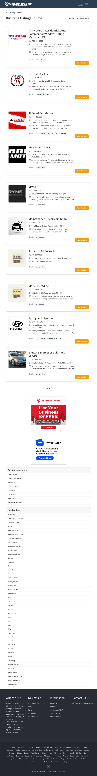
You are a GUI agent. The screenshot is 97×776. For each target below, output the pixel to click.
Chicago (30, 747)
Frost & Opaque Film (15, 538)
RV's (9, 629)
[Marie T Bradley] (17, 293)
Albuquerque (48, 756)
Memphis (53, 753)
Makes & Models (14, 680)
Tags (30, 710)
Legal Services (52, 133)
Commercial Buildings (15, 518)
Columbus (59, 750)
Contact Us (54, 706)
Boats (10, 625)
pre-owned (11, 574)
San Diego (77, 747)
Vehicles (10, 649)
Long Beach (13, 759)
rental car (11, 562)
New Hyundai (12, 672)
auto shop (11, 641)
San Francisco (37, 750)
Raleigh (62, 759)
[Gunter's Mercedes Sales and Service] (17, 359)
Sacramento (74, 756)
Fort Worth (69, 750)
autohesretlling (13, 589)
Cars (9, 566)
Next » (48, 389)
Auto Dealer (12, 645)
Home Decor (41, 60)
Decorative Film (13, 522)
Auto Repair (40, 237)
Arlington (66, 762)
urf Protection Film (14, 546)
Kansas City (85, 756)
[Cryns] (17, 193)
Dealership (11, 661)
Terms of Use (55, 713)
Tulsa (39, 762)
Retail (10, 657)
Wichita (46, 762)
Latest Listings (33, 716)
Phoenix (58, 747)
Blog (30, 706)
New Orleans (55, 762)
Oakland (84, 759)
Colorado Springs (39, 759)
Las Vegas (10, 756)
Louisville (28, 756)
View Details (81, 63)
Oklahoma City (81, 753)
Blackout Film (12, 542)
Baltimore (19, 756)
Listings (12, 13)
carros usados (13, 578)
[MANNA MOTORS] (17, 154)
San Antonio (67, 747)
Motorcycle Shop (14, 554)
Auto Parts (11, 633)
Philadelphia (48, 747)
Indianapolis (48, 750)
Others (10, 558)
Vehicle (10, 609)
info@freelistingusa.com (84, 703)
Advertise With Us (57, 710)
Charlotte (78, 750)
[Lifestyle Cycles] (17, 81)
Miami (77, 759)
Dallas (86, 747)
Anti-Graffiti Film (13, 530)
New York (11, 747)
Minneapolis (31, 762)
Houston (39, 747)
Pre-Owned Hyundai (15, 676)
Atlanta (28, 759)
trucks (10, 621)
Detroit (26, 753)
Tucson (58, 756)
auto (9, 597)
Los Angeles (21, 747)
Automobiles (12, 684)
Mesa (21, 759)
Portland (71, 753)
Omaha (69, 759)
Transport (63, 133)
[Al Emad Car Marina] (17, 120)
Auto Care (11, 637)
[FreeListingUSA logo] (18, 4)
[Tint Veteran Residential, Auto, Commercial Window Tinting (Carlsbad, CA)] (17, 37)
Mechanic (11, 605)
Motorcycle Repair (43, 94)
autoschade (12, 586)
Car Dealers (40, 168)
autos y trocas (13, 582)
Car (9, 601)
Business (11, 653)
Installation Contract (15, 550)
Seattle (86, 750)
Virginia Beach (52, 759)
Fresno (65, 756)
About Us (53, 703)
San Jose (10, 750)
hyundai (11, 668)
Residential (11, 515)
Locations (32, 713)
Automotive (40, 133)
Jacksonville (26, 750)
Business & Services (54, 338)
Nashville (62, 753)
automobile (12, 613)
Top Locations (33, 703)
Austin (17, 750)
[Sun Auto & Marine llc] (17, 258)
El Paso (19, 753)
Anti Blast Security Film (16, 534)
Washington (35, 753)
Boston (44, 753)
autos (10, 526)
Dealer (10, 617)
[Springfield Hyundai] (17, 325)
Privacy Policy (55, 716)
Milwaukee (38, 756)
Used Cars (11, 570)
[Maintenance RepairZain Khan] (17, 226)
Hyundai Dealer (13, 664)
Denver (11, 753)
